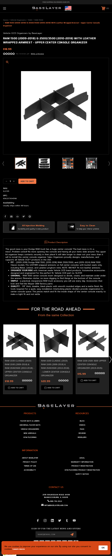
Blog (82, 421)
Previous (3, 163)
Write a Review (37, 53)
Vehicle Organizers (30, 429)
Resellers (82, 437)
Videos (82, 425)
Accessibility (30, 470)
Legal (82, 458)
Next (109, 163)
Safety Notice (82, 474)
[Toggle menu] (13, 8)
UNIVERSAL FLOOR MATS (30, 425)
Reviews (82, 433)
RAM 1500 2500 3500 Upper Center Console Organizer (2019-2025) (91, 364)
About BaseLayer (30, 458)
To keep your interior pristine (87, 229)
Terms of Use (30, 466)
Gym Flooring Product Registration (82, 470)
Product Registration (82, 466)
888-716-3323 (56, 501)
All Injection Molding (33, 225)
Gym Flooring (29, 437)
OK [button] (103, 547)
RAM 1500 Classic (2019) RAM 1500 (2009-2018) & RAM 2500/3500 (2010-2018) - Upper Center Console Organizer (19, 368)
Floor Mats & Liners (30, 421)
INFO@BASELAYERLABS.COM (56, 505)
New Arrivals (30, 433)
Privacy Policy (30, 462)
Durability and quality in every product (33, 229)
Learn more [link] (19, 549)
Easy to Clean (87, 225)
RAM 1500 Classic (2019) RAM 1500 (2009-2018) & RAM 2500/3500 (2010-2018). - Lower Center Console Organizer (55, 368)
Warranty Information (82, 462)
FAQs (82, 429)
